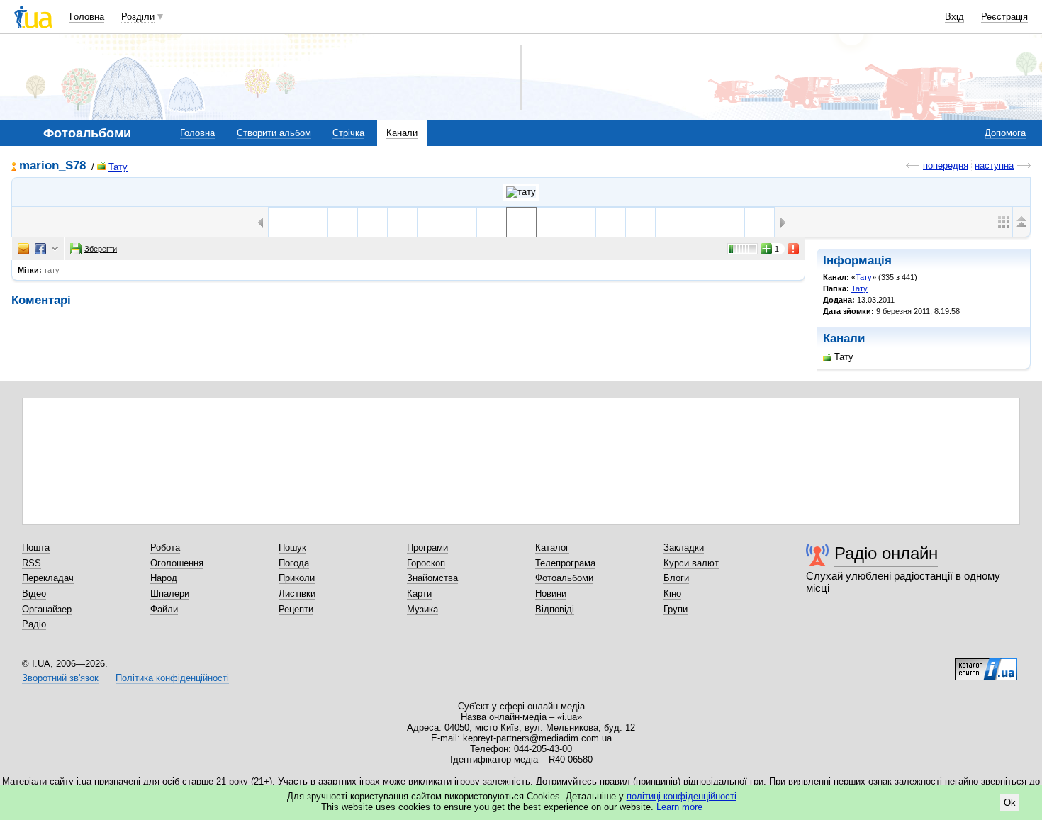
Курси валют (691, 563)
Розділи (138, 16)
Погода (294, 563)
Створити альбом (274, 133)
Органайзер (47, 609)
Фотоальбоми (564, 578)
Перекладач (48, 578)
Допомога (1005, 133)
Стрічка (348, 133)
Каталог (552, 547)
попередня (945, 165)
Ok (1010, 802)
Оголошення (176, 563)
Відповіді (554, 609)
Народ (163, 578)
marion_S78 (52, 166)
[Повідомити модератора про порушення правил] (794, 248)
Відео (34, 593)
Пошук (292, 547)
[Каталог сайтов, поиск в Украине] (986, 664)
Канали (402, 133)
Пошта (36, 547)
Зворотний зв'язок (60, 678)
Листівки (297, 593)
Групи (675, 609)
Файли (164, 609)
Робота (165, 547)
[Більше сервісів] (55, 249)
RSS (31, 563)
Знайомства (432, 578)
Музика (422, 609)
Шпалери (169, 593)
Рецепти (296, 609)
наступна (994, 165)
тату (52, 270)
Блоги (676, 578)
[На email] (23, 248)
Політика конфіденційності (172, 678)
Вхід (954, 16)
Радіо (34, 624)
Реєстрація (1004, 16)
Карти (419, 593)
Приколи (297, 578)
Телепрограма (565, 563)
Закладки (683, 547)
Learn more (679, 807)
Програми (427, 547)
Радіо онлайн (886, 553)
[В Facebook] (40, 248)
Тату (118, 167)
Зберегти (100, 249)
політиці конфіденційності (681, 796)
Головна (86, 16)
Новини (550, 593)
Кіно (672, 593)
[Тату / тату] (521, 192)
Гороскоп (426, 563)
